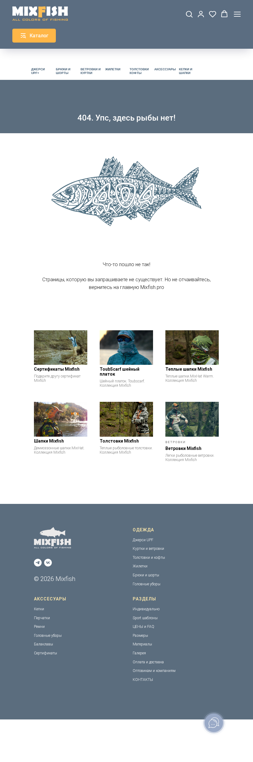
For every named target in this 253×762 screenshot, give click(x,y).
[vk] (48, 562)
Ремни (39, 626)
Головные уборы (146, 584)
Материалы (142, 644)
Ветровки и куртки (91, 71)
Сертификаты (45, 653)
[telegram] (38, 562)
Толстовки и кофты (149, 557)
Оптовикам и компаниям (154, 671)
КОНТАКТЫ (143, 680)
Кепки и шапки (185, 71)
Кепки (39, 609)
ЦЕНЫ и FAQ (143, 626)
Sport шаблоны (145, 618)
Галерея (139, 653)
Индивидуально (146, 609)
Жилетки (112, 69)
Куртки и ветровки (148, 548)
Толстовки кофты (139, 71)
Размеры (140, 635)
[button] (189, 14)
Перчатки (42, 618)
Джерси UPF (143, 540)
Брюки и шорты (63, 71)
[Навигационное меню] (237, 14)
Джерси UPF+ (38, 71)
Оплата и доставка (148, 662)
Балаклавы (43, 644)
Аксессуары (165, 69)
